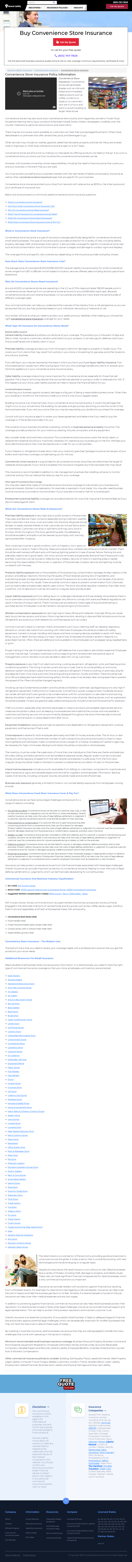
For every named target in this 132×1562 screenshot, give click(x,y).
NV (102, 1527)
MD (124, 1522)
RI (105, 1529)
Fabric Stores (14, 1067)
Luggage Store (14, 1127)
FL (124, 1519)
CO (111, 1519)
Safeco (104, 1460)
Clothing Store (14, 1031)
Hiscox (101, 1441)
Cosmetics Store (15, 1047)
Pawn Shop (13, 1155)
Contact (8, 1524)
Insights (78, 8)
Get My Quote (117, 6)
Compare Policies (74, 1519)
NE (99, 1527)
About (7, 1519)
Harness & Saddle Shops (18, 1103)
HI (103, 1543)
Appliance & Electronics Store (21, 984)
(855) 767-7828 (67, 55)
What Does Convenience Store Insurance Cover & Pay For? (34, 222)
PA (102, 1529)
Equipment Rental (16, 1063)
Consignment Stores (17, 1039)
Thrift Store (13, 1199)
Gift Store (12, 1091)
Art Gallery (12, 996)
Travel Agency (14, 1219)
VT (99, 1532)
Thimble (107, 1466)
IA (104, 1522)
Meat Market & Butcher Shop (21, 1131)
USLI (108, 1469)
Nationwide (95, 1450)
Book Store (13, 1012)
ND (123, 1524)
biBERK (92, 1428)
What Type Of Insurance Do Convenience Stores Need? (32, 214)
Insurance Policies (57, 8)
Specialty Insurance (34, 1528)
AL (99, 1519)
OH (119, 1527)
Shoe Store (13, 1187)
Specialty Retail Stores (18, 1247)
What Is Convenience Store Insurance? (25, 202)
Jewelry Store (14, 1115)
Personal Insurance (34, 1524)
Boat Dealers (13, 1008)
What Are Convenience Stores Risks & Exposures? (30, 218)
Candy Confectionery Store (20, 1020)
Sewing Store (14, 1183)
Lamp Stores (13, 1119)
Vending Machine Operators (20, 1235)
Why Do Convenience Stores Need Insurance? (28, 210)
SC (108, 1529)
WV (109, 1532)
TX (117, 1529)
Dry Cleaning (14, 1055)
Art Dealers (13, 992)
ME (99, 1524)
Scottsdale (94, 1463)
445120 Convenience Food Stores (81, 890)
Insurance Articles (53, 1538)
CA (108, 1519)
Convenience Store (16, 1043)
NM (112, 1527)
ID (102, 1522)
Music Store (13, 1139)
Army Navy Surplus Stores (19, 988)
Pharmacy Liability (16, 1163)
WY (113, 1532)
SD (111, 1529)
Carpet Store (13, 1023)
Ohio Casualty (107, 1452)
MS (113, 1524)
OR (99, 1529)
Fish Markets (13, 1071)
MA (121, 1522)
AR (102, 1519)
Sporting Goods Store (17, 1191)
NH (106, 1527)
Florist (11, 1079)
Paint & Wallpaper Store (18, 1151)
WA (102, 1532)
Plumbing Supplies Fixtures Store (23, 1167)
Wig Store (12, 1239)
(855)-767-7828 (120, 2)
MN (105, 1524)
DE (120, 1519)
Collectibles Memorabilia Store (21, 1035)
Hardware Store (15, 1099)
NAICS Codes (31, 1533)
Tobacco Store (14, 1211)
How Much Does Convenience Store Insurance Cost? (31, 206)
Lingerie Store (14, 1123)
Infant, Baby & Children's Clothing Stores (26, 1111)
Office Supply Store (16, 1147)
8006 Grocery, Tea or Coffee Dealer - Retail (68, 894)
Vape (10, 1231)
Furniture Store (15, 1087)
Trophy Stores (14, 1223)
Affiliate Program (12, 1528)
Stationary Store (15, 1195)
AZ (105, 1519)
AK (99, 1543)
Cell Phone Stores (16, 1027)
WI (105, 1532)
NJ (109, 1527)
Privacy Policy (29, 1555)
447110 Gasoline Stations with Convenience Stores (43, 890)
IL (107, 1522)
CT (114, 1519)
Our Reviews (10, 1540)
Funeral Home (14, 1083)
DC (117, 1519)
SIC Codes (30, 1537)
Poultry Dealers (15, 1171)
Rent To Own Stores (17, 1175)
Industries (34, 8)
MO (109, 1524)
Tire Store (12, 1207)
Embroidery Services (17, 1059)
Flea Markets (13, 1075)
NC (119, 1524)
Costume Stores (15, 1051)
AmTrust (105, 1423)
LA (118, 1522)
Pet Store (12, 1159)
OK (123, 1527)
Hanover (93, 1441)
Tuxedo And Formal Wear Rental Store (25, 1227)
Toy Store (12, 1215)
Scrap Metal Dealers (17, 1179)
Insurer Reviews (32, 1519)
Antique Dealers (15, 980)
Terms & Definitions (54, 1533)
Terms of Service (12, 1555)
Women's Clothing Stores (19, 1243)
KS (112, 1522)
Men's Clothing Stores (18, 1135)
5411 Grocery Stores (26, 886)
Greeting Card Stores (17, 1095)
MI (102, 1524)
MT (116, 1524)
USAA (102, 1469)
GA (99, 1522)
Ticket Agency (14, 1203)
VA (123, 1529)
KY (115, 1522)
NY (116, 1527)
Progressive (95, 1460)
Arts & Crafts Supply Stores (20, 1000)
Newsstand (13, 1143)
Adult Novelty (14, 976)
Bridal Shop (13, 1016)
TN (114, 1529)
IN (109, 1522)
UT (120, 1529)
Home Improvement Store (20, 1107)
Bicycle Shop (13, 1004)
